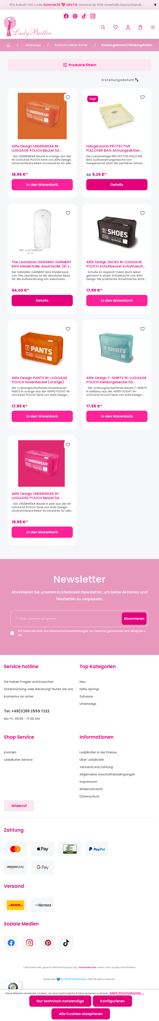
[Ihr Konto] (128, 27)
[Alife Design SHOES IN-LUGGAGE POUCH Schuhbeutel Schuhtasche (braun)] (116, 232)
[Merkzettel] (115, 27)
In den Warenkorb (42, 184)
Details (117, 184)
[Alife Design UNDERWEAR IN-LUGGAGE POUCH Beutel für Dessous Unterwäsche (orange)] (42, 116)
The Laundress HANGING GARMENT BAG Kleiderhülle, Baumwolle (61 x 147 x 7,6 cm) (42, 264)
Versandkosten (87, 967)
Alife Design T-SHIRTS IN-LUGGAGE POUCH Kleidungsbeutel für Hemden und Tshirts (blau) (116, 380)
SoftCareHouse (75, 979)
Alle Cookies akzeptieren (81, 1013)
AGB (39, 631)
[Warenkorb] (138, 27)
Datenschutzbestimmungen (68, 631)
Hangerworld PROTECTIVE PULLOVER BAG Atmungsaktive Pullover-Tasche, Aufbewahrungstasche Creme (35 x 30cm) (116, 148)
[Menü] (149, 27)
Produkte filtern (82, 64)
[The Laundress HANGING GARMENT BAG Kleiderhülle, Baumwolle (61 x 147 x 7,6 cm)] (42, 232)
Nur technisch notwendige (60, 1001)
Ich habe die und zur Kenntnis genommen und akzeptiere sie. (81, 633)
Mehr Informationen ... (127, 993)
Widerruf (19, 805)
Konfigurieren (112, 1001)
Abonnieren (134, 618)
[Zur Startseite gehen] (27, 27)
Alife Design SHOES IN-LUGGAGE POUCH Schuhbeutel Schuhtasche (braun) (115, 264)
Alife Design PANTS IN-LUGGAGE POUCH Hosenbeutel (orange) (39, 380)
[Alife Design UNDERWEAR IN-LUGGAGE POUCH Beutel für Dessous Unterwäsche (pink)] (42, 463)
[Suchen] (103, 27)
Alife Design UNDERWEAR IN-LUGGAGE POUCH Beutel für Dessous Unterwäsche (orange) (40, 148)
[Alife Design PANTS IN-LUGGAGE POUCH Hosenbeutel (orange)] (42, 348)
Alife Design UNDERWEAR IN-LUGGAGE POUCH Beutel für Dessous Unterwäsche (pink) (37, 496)
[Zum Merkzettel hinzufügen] (68, 97)
